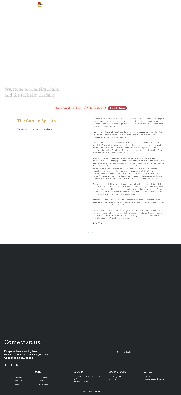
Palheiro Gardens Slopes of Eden (68, 108)
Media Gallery (44, 377)
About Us (18, 381)
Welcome (18, 377)
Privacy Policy (44, 384)
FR (149, 7)
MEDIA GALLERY (107, 7)
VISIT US (90, 7)
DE (146, 7)
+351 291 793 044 (150, 377)
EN (138, 7)
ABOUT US (76, 7)
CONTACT (125, 7)
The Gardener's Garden (95, 108)
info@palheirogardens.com (154, 379)
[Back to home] (39, 7)
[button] (90, 234)
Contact (42, 381)
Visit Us (17, 384)
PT (142, 7)
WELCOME (60, 7)
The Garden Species (117, 108)
